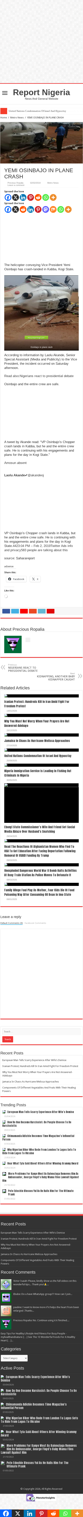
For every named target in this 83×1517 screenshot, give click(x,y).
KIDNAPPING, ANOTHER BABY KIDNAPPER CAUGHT (56, 676)
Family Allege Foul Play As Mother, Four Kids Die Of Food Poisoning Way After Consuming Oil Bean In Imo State (39, 892)
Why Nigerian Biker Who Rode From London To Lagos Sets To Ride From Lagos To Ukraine (39, 1151)
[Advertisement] (33, 237)
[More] (53, 197)
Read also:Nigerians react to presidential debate (39, 376)
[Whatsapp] (45, 197)
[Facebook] (8, 197)
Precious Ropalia (15, 183)
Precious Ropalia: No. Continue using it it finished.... (41, 1320)
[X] (15, 197)
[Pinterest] (30, 197)
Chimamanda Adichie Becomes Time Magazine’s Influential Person (38, 1137)
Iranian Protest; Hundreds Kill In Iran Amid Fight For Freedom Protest (40, 1066)
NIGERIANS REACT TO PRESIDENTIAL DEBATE (23, 668)
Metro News (17, 117)
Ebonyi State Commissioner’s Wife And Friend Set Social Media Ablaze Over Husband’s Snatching (39, 829)
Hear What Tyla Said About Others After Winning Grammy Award (42, 1163)
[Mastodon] (45, 209)
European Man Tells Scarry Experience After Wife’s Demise (34, 1060)
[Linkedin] (23, 197)
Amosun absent (16, 463)
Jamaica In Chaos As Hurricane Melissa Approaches (37, 740)
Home (3, 117)
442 (15, 546)
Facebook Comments (35, 923)
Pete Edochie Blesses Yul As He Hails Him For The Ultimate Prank (41, 1192)
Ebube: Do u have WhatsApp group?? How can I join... (42, 1294)
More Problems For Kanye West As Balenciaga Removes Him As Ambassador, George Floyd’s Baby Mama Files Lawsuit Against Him (40, 1177)
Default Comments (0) (11, 923)
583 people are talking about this (44, 550)
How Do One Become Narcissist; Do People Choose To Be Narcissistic (36, 1124)
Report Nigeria (41, 92)
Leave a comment (16, 185)
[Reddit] (38, 197)
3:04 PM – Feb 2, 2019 (34, 546)
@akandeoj (24, 475)
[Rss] (41, 1484)
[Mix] (53, 209)
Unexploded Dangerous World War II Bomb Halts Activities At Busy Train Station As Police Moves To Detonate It (40, 872)
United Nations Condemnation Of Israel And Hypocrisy (37, 756)
